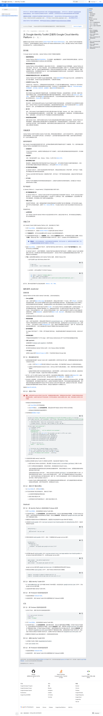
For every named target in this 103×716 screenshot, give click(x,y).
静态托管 (40, 88)
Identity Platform (47, 41)
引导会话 (74, 301)
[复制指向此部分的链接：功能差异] (31, 130)
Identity (9, 2)
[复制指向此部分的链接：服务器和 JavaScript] (39, 289)
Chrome (77, 688)
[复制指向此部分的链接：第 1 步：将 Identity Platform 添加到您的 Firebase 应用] (59, 508)
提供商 (31, 407)
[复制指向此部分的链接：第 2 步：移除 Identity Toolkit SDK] (46, 582)
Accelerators (23, 692)
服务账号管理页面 (36, 243)
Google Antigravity (80, 694)
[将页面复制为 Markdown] (38, 37)
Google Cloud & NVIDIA (25, 694)
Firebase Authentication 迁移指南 (63, 20)
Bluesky (49, 688)
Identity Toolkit (20, 2)
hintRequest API (46, 324)
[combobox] (80, 1)
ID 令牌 (49, 307)
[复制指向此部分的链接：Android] (30, 504)
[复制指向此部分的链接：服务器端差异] (33, 141)
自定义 (78, 104)
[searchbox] (9, 9)
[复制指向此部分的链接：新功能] (29, 50)
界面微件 (64, 106)
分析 (71, 86)
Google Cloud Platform (61, 707)
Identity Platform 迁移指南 (49, 20)
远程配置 (46, 88)
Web (53, 205)
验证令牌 (61, 312)
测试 (63, 88)
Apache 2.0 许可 (64, 659)
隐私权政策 (26, 713)
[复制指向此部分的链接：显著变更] (30, 293)
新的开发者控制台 (41, 59)
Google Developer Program (26, 686)
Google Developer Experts (26, 690)
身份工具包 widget (39, 301)
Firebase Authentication (55, 11)
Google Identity (34, 31)
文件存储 (35, 88)
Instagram (50, 690)
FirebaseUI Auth (38, 595)
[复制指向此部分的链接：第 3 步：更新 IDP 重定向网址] (43, 486)
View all (77, 701)
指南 (7, 5)
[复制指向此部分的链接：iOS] (27, 604)
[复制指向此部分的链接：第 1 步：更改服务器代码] (40, 357)
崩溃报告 (54, 88)
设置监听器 (39, 312)
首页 (3, 5)
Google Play (78, 699)
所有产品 (70, 707)
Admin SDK (59, 158)
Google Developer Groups (26, 688)
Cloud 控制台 (32, 228)
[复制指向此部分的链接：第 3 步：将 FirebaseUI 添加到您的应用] (49, 593)
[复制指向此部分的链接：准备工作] (31, 222)
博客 (49, 686)
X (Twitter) (50, 694)
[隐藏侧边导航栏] (16, 713)
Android (38, 98)
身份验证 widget (36, 412)
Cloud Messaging (77, 86)
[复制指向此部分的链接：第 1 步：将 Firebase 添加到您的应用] (47, 607)
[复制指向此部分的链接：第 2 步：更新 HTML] (37, 391)
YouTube (50, 697)
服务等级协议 (60, 78)
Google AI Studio (79, 692)
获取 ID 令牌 (55, 312)
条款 (21, 713)
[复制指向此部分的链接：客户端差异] (31, 186)
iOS (42, 98)
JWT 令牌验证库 (60, 377)
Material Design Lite (41, 353)
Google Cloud (78, 697)
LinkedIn (50, 692)
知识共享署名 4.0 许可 (42, 659)
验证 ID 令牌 (39, 364)
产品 (28, 31)
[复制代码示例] (82, 263)
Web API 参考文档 (31, 387)
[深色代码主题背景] (80, 263)
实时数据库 (29, 88)
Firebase (77, 690)
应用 (43, 96)
